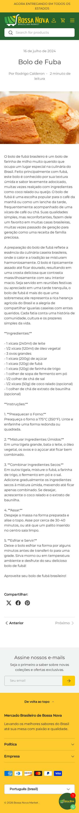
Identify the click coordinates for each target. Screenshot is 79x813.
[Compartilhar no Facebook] (18, 603)
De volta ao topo (37, 702)
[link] (65, 623)
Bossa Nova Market (26, 802)
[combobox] (39, 32)
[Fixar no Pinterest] (27, 603)
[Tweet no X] (8, 603)
